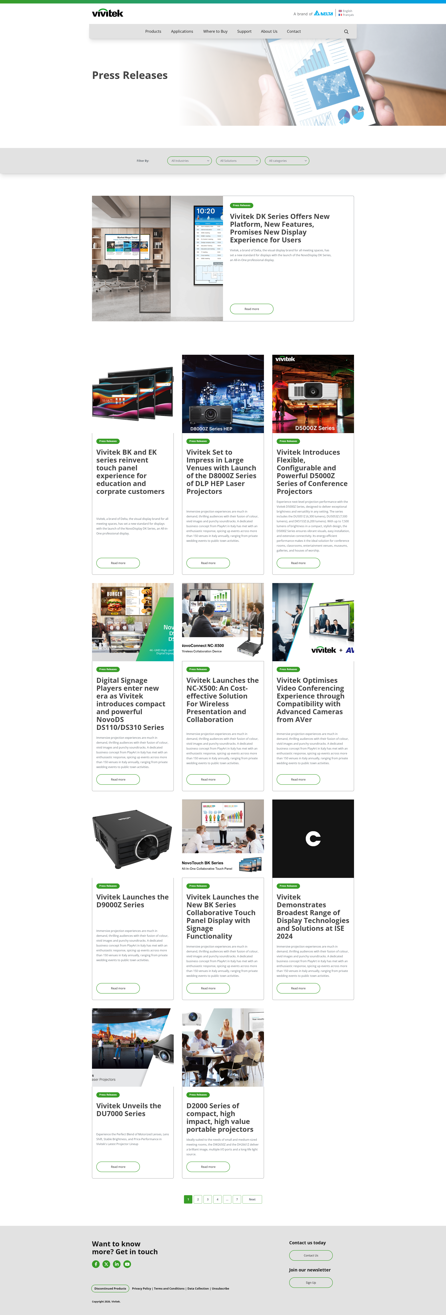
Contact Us (311, 1255)
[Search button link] (346, 31)
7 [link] (237, 1199)
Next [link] (252, 1199)
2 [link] (198, 1199)
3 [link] (208, 1199)
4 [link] (217, 1199)
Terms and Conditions (169, 1288)
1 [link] (188, 1199)
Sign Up (311, 1283)
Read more (252, 309)
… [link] (227, 1199)
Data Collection (198, 1288)
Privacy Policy (141, 1288)
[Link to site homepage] (107, 13)
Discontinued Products (110, 1288)
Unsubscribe (220, 1288)
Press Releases (241, 205)
